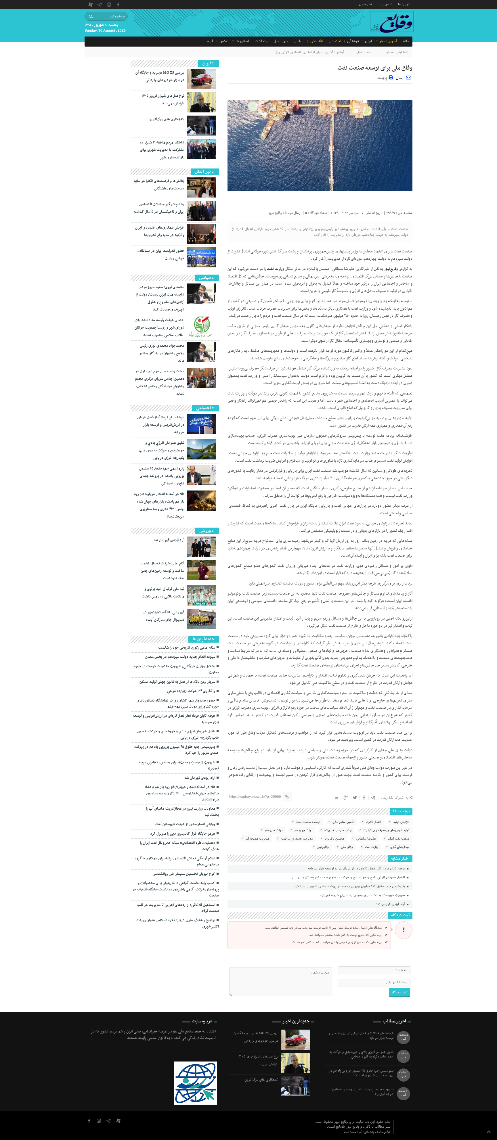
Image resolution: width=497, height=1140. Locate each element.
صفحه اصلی (363, 52)
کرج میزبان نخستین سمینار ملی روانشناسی (183, 874)
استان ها (242, 41)
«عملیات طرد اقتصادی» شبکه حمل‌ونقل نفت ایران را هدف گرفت (179, 846)
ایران (368, 41)
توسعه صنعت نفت (308, 822)
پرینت (383, 77)
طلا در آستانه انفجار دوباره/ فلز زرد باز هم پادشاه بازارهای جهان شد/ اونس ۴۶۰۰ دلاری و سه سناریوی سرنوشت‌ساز (182, 793)
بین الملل (281, 41)
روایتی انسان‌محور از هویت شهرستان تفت (185, 824)
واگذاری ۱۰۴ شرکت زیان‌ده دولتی (191, 691)
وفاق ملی (347, 847)
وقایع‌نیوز (323, 847)
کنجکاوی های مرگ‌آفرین (166, 119)
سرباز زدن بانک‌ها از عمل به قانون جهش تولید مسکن (177, 682)
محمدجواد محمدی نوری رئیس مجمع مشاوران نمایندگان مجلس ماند (161, 353)
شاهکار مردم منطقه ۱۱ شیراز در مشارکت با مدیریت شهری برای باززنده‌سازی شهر (161, 150)
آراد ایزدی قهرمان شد (391, 904)
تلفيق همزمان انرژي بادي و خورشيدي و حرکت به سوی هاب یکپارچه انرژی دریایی (349, 877)
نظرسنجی (365, 3)
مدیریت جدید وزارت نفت (297, 838)
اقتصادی (316, 41)
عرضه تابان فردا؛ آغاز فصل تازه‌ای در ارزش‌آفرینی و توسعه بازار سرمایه (357, 868)
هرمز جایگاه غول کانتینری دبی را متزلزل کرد (182, 834)
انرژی (285, 52)
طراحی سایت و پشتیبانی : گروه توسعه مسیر (367, 1131)
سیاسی (299, 41)
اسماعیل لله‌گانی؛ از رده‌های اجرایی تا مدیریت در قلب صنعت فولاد (178, 908)
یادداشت (261, 41)
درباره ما (404, 3)
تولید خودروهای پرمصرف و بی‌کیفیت (387, 830)
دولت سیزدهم (273, 830)
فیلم (210, 41)
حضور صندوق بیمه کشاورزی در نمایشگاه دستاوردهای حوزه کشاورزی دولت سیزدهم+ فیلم (178, 704)
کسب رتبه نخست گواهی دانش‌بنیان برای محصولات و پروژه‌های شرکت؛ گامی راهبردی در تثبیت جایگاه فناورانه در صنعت (175, 889)
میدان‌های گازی (400, 847)
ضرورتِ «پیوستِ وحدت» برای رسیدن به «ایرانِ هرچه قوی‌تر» (363, 895)
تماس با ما (385, 3)
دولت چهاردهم (303, 830)
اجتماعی (335, 41)
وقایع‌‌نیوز (390, 269)
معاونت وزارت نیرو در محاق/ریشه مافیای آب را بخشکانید (182, 812)
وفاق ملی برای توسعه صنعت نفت (374, 68)
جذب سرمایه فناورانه (337, 830)
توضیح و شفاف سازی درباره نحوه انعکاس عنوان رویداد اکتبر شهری (177, 923)
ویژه (277, 52)
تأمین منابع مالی (343, 822)
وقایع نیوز (275, 213)
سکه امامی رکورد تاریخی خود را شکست (186, 648)
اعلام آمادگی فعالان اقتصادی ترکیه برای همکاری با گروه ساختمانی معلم (177, 861)
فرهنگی (353, 41)
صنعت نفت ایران (399, 838)
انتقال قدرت (373, 822)
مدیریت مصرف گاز (257, 838)
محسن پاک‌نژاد (334, 838)
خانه (406, 41)
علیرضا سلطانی (366, 838)
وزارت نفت (275, 269)
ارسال (400, 78)
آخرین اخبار (388, 41)
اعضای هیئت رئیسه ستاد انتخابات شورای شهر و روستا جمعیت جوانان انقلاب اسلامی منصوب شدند (159, 327)
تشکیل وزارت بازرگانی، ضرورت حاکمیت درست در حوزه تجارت (176, 669)
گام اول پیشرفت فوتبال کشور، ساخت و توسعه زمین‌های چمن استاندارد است (162, 571)
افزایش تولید (401, 822)
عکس (223, 41)
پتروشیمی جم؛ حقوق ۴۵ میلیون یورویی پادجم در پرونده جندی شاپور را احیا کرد (350, 886)
